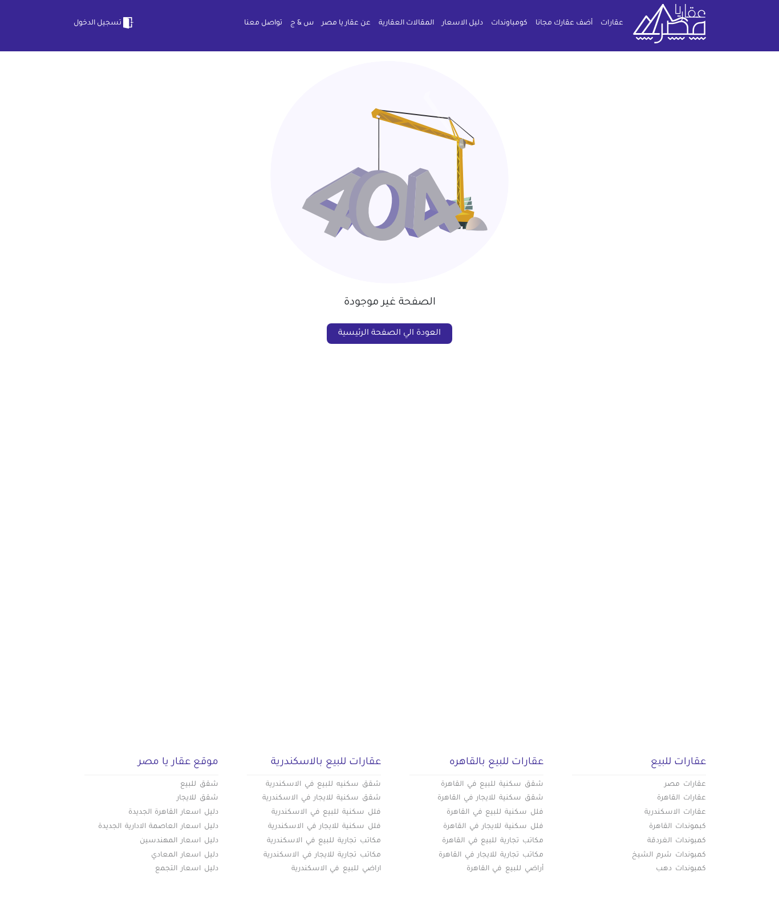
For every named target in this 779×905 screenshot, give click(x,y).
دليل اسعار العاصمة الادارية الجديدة (158, 827)
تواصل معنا (263, 23)
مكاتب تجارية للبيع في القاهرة (492, 841)
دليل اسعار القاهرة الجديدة (173, 813)
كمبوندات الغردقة (676, 841)
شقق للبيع (199, 785)
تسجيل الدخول (97, 23)
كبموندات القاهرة (677, 827)
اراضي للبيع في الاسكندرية (336, 869)
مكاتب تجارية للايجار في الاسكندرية (322, 855)
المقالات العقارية (406, 23)
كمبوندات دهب (681, 869)
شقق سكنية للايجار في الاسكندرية (321, 798)
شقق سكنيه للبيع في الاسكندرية (323, 785)
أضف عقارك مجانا (564, 23)
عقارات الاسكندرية (675, 813)
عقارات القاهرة (681, 798)
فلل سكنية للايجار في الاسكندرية (324, 827)
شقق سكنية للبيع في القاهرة (492, 785)
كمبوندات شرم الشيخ (669, 855)
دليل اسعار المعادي (184, 855)
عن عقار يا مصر (346, 23)
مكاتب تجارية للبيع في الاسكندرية (324, 841)
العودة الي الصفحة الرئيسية (389, 333)
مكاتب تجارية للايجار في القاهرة (491, 855)
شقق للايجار (197, 798)
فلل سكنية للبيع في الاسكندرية (326, 813)
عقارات (612, 23)
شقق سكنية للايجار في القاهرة (490, 798)
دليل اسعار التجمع (186, 869)
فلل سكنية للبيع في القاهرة (495, 813)
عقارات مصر (685, 785)
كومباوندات (509, 23)
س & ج (302, 23)
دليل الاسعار (462, 23)
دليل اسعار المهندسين (179, 841)
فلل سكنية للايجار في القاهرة (493, 827)
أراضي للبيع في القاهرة (504, 869)
